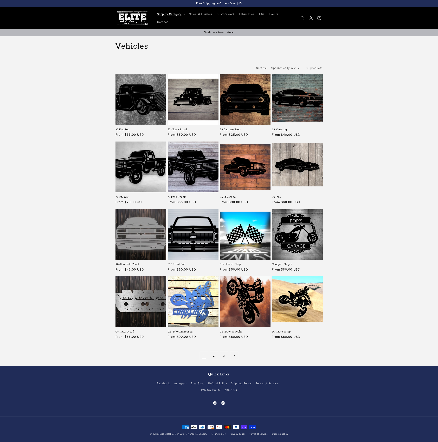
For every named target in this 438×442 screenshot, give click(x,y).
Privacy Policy (211, 390)
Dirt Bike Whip (281, 331)
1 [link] (204, 355)
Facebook (163, 383)
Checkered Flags (230, 264)
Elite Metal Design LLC (171, 434)
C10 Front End (177, 264)
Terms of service (258, 434)
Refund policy (218, 434)
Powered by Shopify (196, 434)
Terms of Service (267, 383)
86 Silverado (228, 196)
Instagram (180, 383)
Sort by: (261, 68)
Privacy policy (238, 434)
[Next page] (234, 356)
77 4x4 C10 (122, 196)
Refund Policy (217, 383)
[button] (170, 14)
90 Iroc (276, 196)
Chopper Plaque (282, 264)
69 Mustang (279, 129)
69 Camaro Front (230, 129)
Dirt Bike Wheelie (231, 331)
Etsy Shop (197, 383)
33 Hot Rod (122, 129)
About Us (230, 390)
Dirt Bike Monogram (181, 331)
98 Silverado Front (127, 264)
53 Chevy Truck (178, 129)
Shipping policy (280, 434)
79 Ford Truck (177, 196)
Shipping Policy (241, 383)
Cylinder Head (124, 331)
